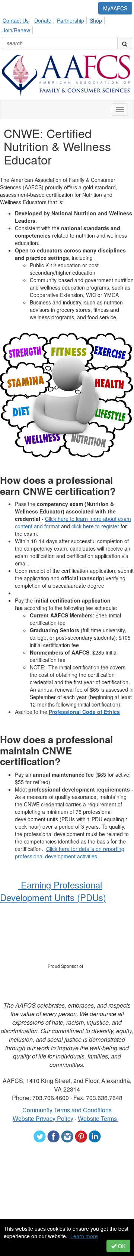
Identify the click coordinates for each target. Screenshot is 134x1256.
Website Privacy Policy (43, 1118)
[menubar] (67, 24)
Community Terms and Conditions (67, 1110)
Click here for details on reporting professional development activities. (69, 852)
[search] (124, 43)
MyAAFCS (115, 8)
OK (121, 1246)
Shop (96, 20)
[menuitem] (18, 19)
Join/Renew (16, 30)
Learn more (84, 1236)
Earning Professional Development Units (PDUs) (53, 891)
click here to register (95, 526)
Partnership (70, 20)
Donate (42, 20)
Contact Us (16, 20)
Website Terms (98, 1118)
